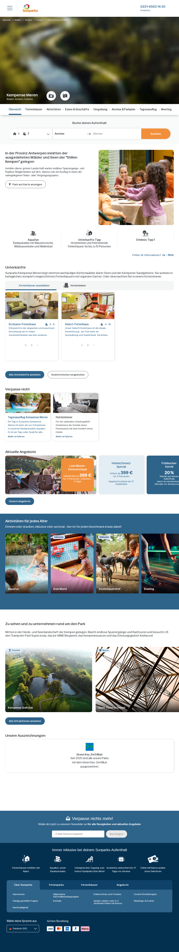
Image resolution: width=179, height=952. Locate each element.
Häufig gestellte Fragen (25, 901)
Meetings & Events (144, 901)
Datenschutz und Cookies (107, 894)
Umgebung (100, 109)
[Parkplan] (65, 96)
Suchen (156, 133)
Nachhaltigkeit (20, 907)
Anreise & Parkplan (123, 109)
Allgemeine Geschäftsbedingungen (66, 895)
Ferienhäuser (34, 109)
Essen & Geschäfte (77, 109)
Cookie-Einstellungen (145, 894)
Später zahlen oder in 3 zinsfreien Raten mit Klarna (108, 902)
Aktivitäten (53, 109)
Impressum (19, 894)
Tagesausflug (148, 109)
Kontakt (57, 901)
